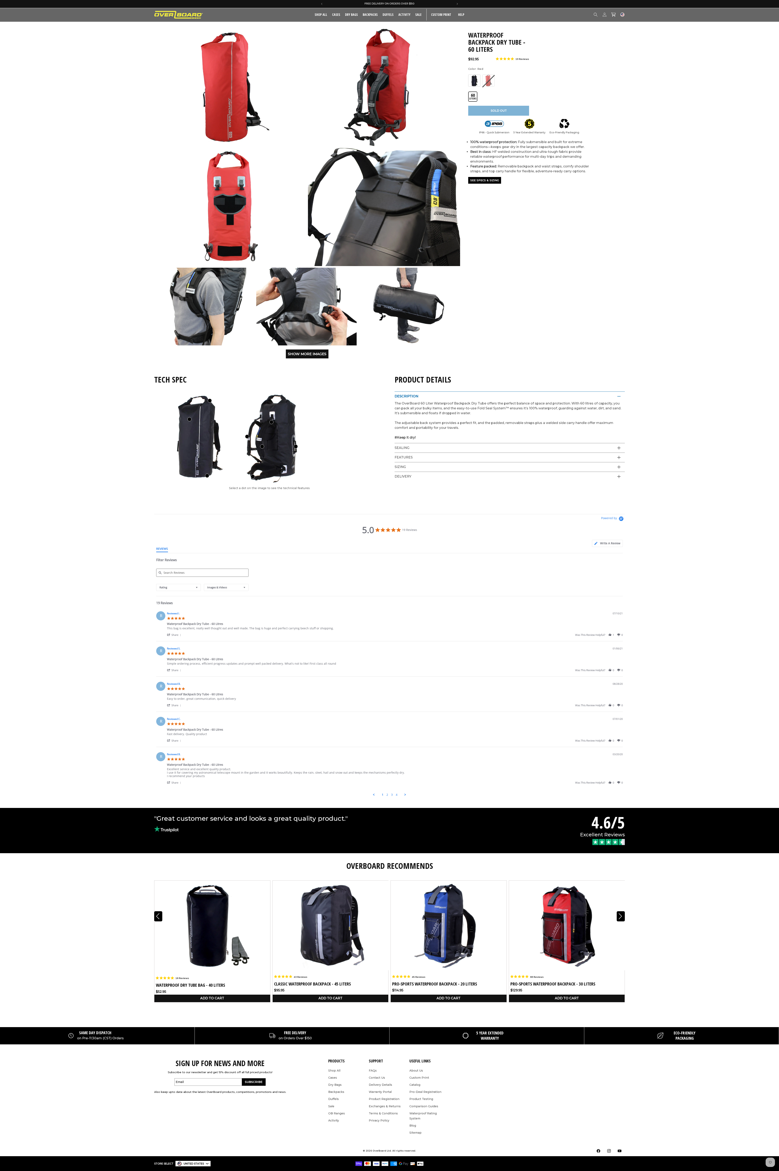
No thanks (353, 756)
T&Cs (350, 774)
